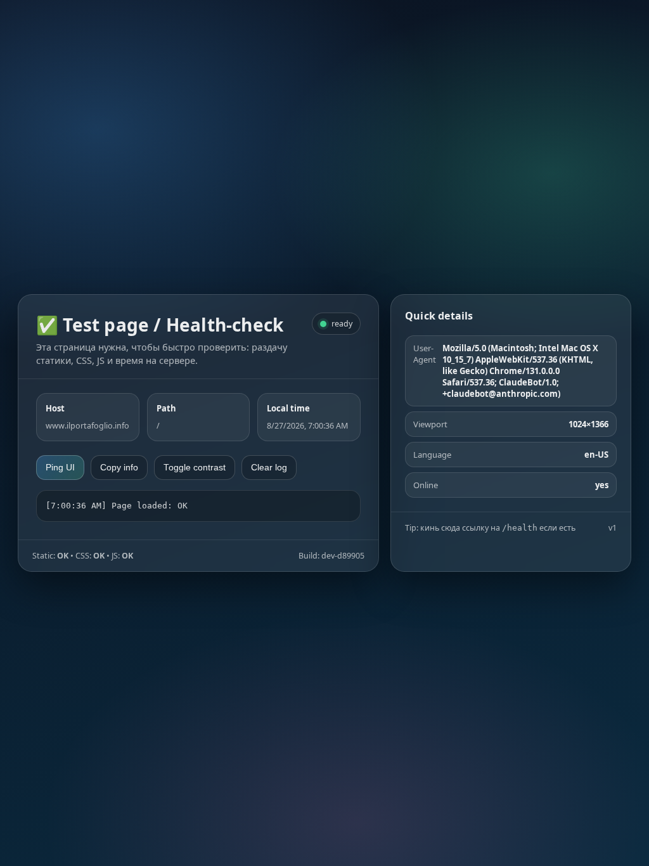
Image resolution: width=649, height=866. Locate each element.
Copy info (119, 467)
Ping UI (60, 467)
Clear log (269, 467)
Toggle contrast (195, 467)
